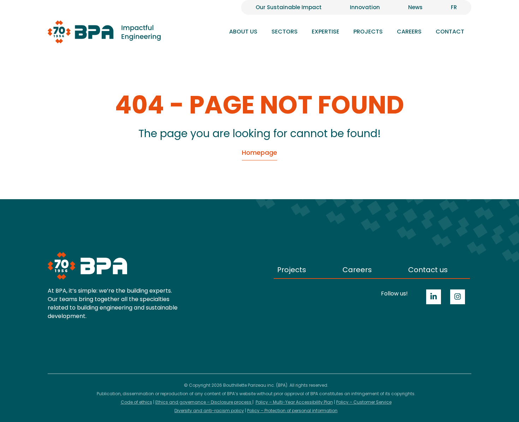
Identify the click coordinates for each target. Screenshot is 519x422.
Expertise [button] (325, 31)
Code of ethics (136, 402)
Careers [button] (409, 31)
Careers (357, 270)
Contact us (428, 270)
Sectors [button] (285, 31)
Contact (450, 31)
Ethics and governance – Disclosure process (203, 402)
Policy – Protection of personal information (292, 411)
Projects (368, 31)
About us (243, 31)
